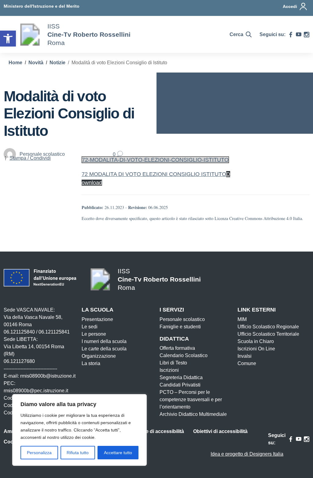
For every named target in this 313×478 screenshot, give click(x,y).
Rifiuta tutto (78, 452)
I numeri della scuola (104, 341)
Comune (247, 363)
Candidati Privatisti (180, 384)
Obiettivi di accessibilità (220, 431)
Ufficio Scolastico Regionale (268, 326)
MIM (242, 319)
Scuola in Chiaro (256, 341)
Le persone (94, 334)
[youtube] (298, 34)
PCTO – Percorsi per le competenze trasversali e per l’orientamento (191, 399)
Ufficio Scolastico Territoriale (268, 334)
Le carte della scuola (104, 348)
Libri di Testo (173, 362)
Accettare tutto (118, 452)
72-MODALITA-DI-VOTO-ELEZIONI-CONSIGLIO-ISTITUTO (155, 160)
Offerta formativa (177, 348)
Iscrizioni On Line (256, 348)
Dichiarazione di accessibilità (150, 431)
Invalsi (245, 356)
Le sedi (90, 326)
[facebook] (290, 34)
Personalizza (39, 452)
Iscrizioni (169, 370)
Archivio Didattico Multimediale (193, 414)
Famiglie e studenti (180, 326)
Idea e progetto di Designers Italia (247, 454)
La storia (91, 363)
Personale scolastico (182, 319)
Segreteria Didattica (181, 377)
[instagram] (306, 34)
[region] (79, 430)
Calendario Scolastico (184, 355)
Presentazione (97, 319)
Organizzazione (99, 356)
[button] (8, 39)
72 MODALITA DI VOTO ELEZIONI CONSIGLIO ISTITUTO (154, 174)
